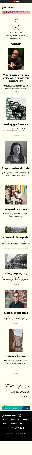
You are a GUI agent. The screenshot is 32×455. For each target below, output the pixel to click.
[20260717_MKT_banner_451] (16, 12)
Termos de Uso (9, 433)
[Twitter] (18, 428)
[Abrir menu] (29, 8)
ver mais (16, 373)
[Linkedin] (23, 428)
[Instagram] (16, 428)
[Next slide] (28, 391)
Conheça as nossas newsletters (14, 423)
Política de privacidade (21, 433)
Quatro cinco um (8, 8)
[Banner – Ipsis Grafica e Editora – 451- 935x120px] (16, 408)
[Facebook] (21, 428)
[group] (8, 390)
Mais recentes (16, 43)
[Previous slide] (3, 391)
